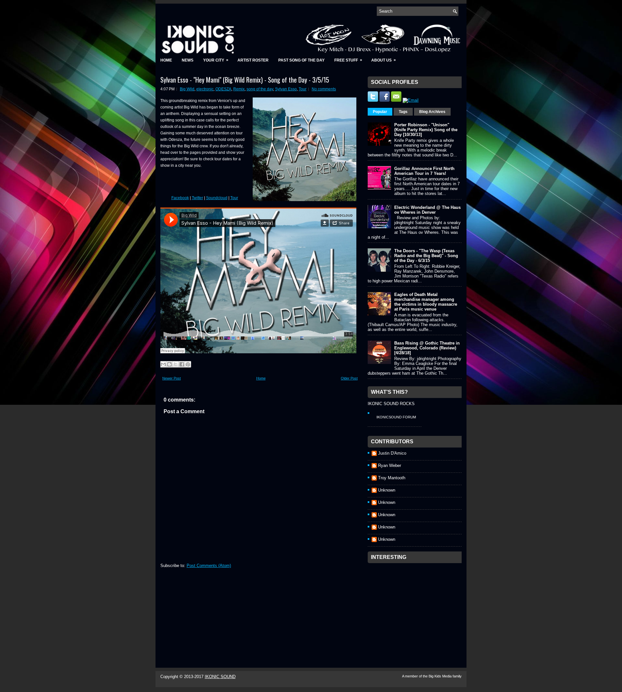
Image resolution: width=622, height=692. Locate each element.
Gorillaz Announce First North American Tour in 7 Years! (424, 171)
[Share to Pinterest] (188, 364)
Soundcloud (216, 198)
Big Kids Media (441, 676)
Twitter (197, 198)
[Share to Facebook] (182, 364)
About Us (383, 60)
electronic (204, 89)
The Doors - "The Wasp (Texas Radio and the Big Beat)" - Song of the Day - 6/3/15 (426, 255)
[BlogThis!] (169, 364)
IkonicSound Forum (396, 417)
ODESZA (223, 89)
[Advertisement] (416, 606)
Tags (403, 111)
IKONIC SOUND (220, 676)
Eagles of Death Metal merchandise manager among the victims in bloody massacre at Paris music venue (425, 302)
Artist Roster (253, 60)
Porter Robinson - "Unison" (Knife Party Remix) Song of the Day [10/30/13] (425, 129)
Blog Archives (432, 111)
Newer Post (171, 378)
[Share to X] (175, 364)
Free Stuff (348, 60)
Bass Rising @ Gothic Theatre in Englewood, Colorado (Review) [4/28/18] (427, 348)
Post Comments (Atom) (209, 565)
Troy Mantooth (391, 477)
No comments (324, 89)
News (187, 60)
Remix (239, 89)
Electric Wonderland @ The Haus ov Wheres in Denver (427, 210)
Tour (302, 89)
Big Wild (187, 89)
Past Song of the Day (301, 60)
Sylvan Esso (286, 89)
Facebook (180, 198)
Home (166, 60)
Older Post (349, 378)
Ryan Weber (389, 465)
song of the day (260, 89)
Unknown (386, 490)
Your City (215, 60)
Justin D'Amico (392, 453)
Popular (380, 111)
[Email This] (163, 364)
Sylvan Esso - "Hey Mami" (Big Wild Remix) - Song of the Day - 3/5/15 (244, 79)
